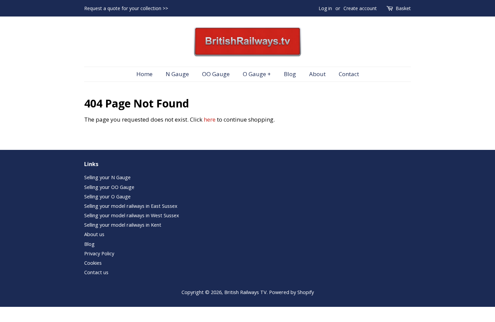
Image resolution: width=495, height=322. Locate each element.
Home (144, 74)
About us (94, 234)
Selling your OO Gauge (109, 187)
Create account (360, 8)
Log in (325, 8)
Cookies (93, 263)
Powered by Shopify (291, 292)
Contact (349, 74)
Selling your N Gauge (107, 177)
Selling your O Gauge (107, 196)
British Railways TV (245, 292)
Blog (290, 74)
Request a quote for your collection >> (126, 8)
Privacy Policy (99, 253)
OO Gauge (216, 74)
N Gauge (177, 74)
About (317, 74)
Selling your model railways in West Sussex (131, 215)
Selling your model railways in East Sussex (130, 206)
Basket (403, 8)
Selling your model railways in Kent (122, 225)
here (210, 119)
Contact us (96, 272)
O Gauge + (257, 74)
